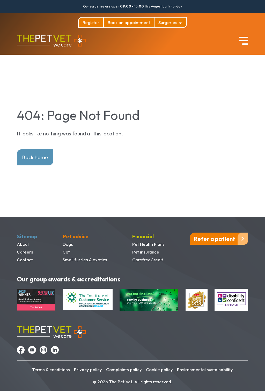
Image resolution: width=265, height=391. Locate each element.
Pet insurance (145, 252)
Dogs (68, 244)
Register (91, 22)
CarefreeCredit (147, 259)
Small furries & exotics (85, 259)
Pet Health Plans (148, 244)
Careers (25, 252)
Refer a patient (214, 238)
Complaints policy (124, 369)
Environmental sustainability (205, 369)
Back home (35, 157)
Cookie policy (159, 369)
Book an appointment (129, 22)
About (23, 244)
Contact (25, 259)
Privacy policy (88, 369)
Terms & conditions (51, 369)
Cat (66, 252)
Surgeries (167, 22)
